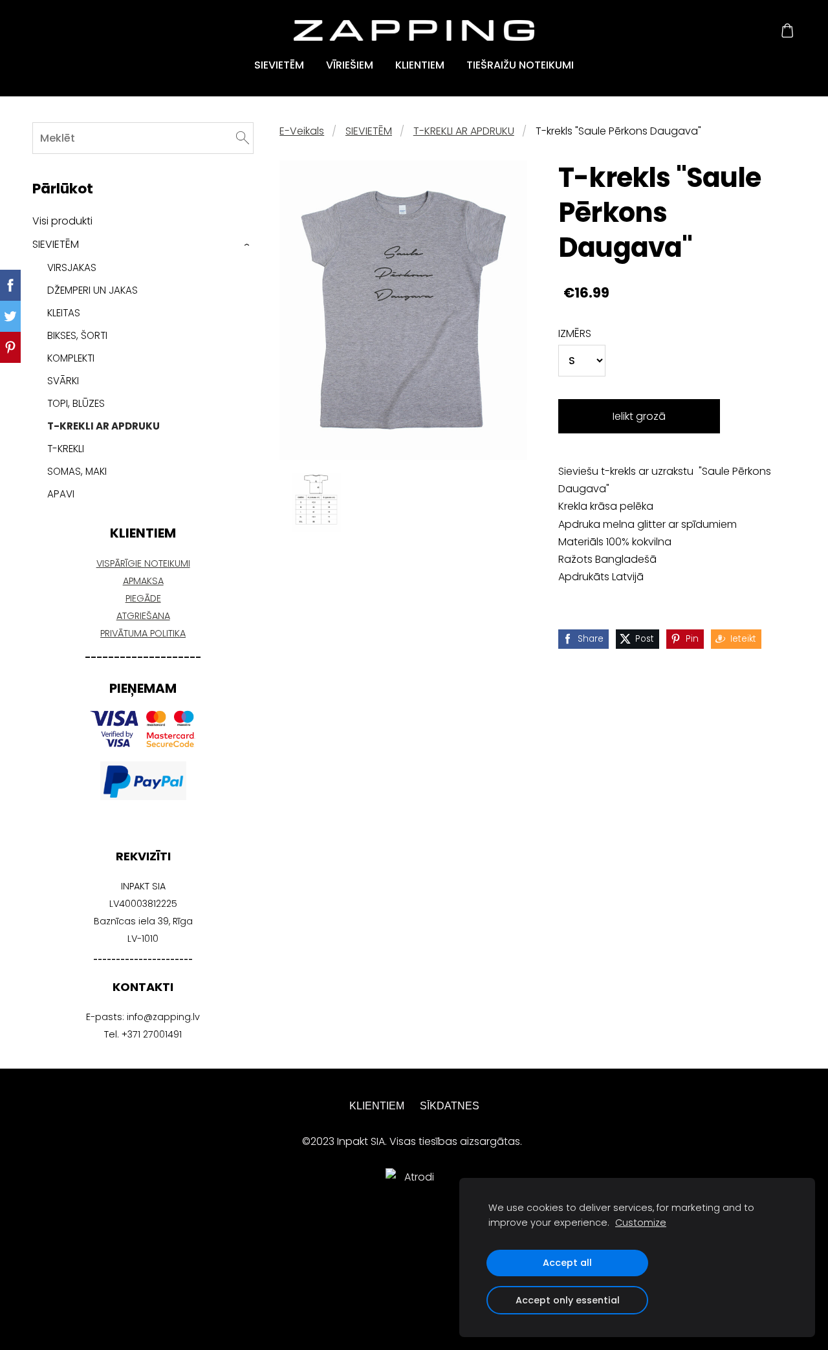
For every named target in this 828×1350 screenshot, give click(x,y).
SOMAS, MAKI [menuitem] (77, 471)
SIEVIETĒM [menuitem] (279, 65)
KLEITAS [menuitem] (63, 313)
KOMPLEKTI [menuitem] (70, 358)
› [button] (247, 244)
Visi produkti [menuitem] (62, 220)
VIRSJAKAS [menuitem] (71, 267)
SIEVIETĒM (368, 131)
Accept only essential (568, 1300)
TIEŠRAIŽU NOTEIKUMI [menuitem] (520, 65)
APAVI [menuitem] (60, 494)
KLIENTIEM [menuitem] (419, 65)
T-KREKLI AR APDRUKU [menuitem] (103, 426)
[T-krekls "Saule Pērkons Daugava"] (316, 502)
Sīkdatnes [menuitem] (449, 1105)
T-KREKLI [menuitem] (65, 448)
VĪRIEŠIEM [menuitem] (349, 65)
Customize (640, 1222)
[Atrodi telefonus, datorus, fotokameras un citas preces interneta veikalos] (414, 1299)
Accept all (567, 1262)
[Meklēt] (242, 138)
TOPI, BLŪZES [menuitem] (76, 403)
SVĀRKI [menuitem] (63, 380)
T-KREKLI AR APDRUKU (463, 131)
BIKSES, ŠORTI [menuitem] (77, 335)
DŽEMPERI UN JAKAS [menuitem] (92, 290)
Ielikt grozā (639, 416)
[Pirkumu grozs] (787, 30)
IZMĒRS (574, 333)
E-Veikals (301, 131)
